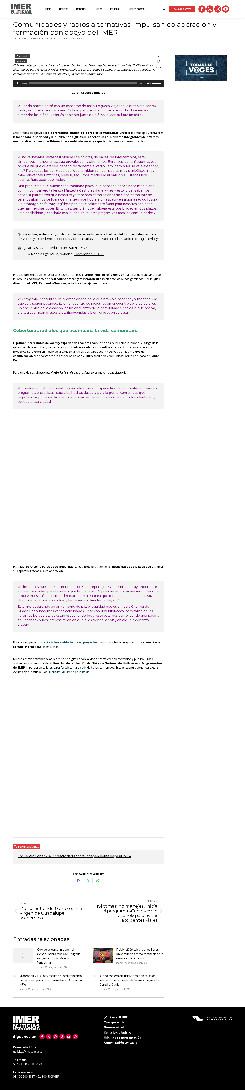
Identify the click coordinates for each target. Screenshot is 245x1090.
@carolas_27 (33, 248)
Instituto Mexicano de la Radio (69, 672)
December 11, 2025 (89, 254)
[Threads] (62, 1036)
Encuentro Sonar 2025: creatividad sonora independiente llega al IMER (74, 856)
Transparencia (114, 1022)
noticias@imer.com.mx (27, 1051)
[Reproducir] (18, 83)
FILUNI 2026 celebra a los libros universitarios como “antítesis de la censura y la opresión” (139, 954)
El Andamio (22, 56)
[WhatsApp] (75, 1036)
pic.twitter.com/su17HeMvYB (67, 248)
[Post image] (23, 955)
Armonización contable (120, 1042)
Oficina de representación (122, 1037)
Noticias (21, 61)
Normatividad (114, 1027)
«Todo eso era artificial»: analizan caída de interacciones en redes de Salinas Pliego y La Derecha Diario (129, 980)
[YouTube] (68, 1036)
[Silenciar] (149, 83)
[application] (88, 83)
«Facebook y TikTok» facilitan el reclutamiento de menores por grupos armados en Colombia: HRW (51, 980)
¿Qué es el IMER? (116, 1017)
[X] (48, 1036)
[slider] (157, 83)
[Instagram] (55, 1036)
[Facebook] (42, 1036)
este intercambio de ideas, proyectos (70, 642)
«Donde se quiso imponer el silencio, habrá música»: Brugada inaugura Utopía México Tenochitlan (58, 956)
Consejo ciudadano (117, 1032)
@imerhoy (149, 239)
